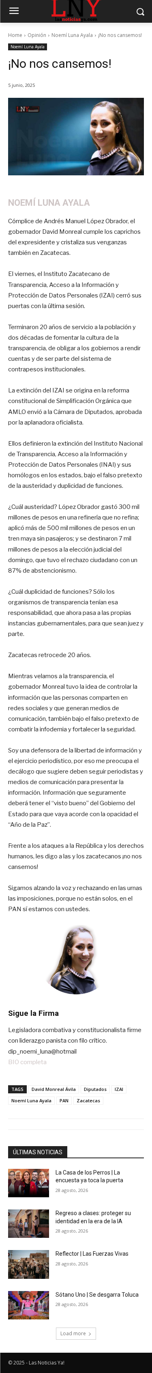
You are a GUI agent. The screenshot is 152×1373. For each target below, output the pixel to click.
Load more (73, 1333)
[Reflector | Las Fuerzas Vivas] (28, 1264)
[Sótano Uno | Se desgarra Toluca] (28, 1305)
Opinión (37, 35)
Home (15, 35)
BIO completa (27, 1062)
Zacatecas (88, 1100)
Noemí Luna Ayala (72, 35)
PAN (64, 1100)
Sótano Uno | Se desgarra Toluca (97, 1294)
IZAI (119, 1089)
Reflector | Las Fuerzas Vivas (92, 1253)
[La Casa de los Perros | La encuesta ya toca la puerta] (28, 1183)
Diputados (95, 1089)
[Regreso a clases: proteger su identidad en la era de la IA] (28, 1223)
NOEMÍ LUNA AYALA (49, 203)
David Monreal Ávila (54, 1089)
